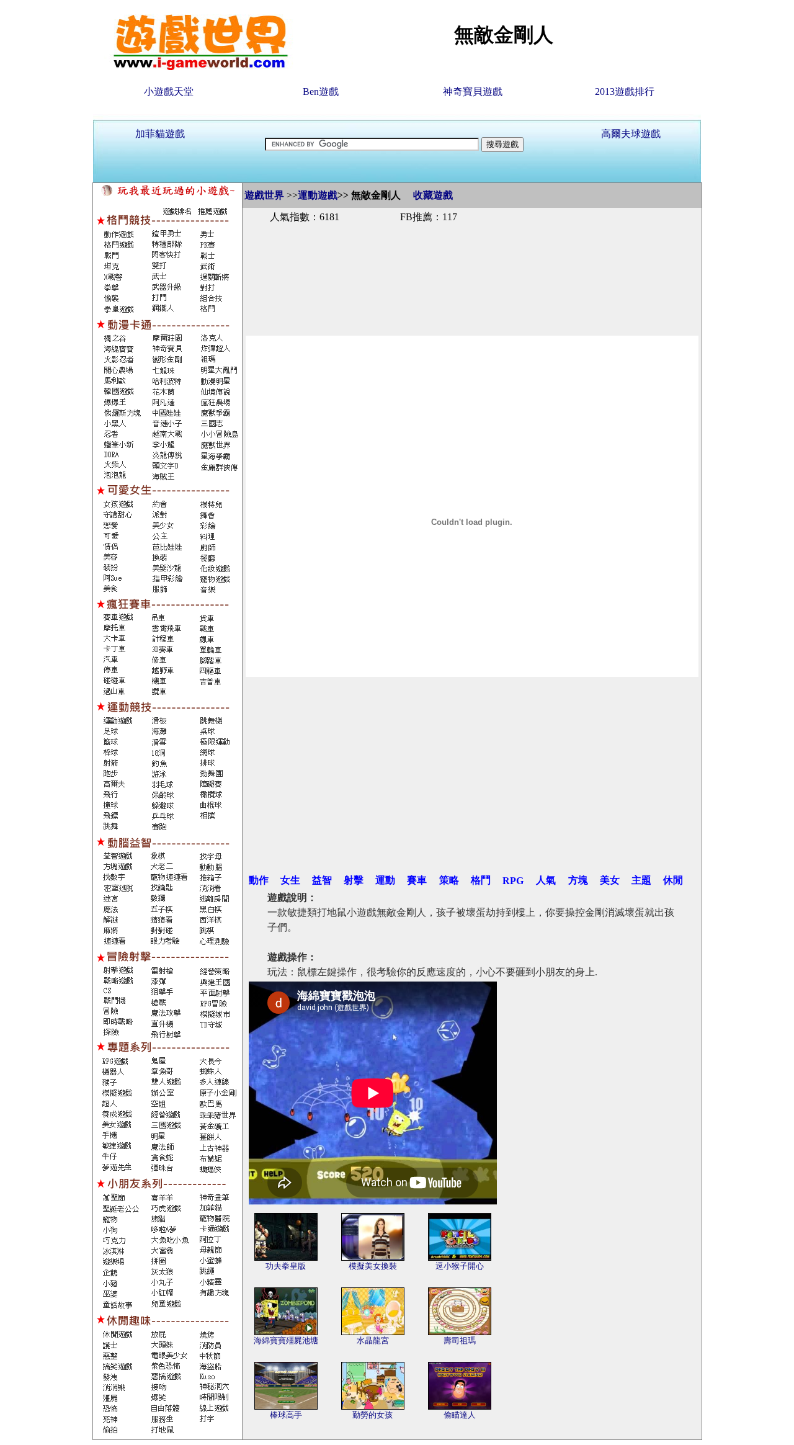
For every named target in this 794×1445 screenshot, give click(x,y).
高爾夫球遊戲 (631, 133)
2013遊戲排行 (624, 91)
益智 (322, 880)
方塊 (578, 880)
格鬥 (481, 880)
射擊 (354, 880)
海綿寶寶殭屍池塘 (286, 1340)
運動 (385, 880)
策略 (449, 880)
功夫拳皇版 (285, 1266)
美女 (610, 880)
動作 (259, 880)
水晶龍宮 (373, 1340)
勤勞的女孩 (372, 1415)
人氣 (546, 880)
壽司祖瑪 (460, 1340)
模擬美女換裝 (373, 1266)
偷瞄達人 (460, 1415)
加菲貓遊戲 (160, 133)
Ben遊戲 (321, 91)
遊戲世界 (264, 195)
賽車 (417, 880)
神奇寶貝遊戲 (472, 91)
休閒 (673, 880)
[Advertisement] (472, 265)
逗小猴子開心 (459, 1266)
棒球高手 (286, 1415)
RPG (513, 880)
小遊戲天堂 (169, 91)
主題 (641, 880)
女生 (290, 880)
